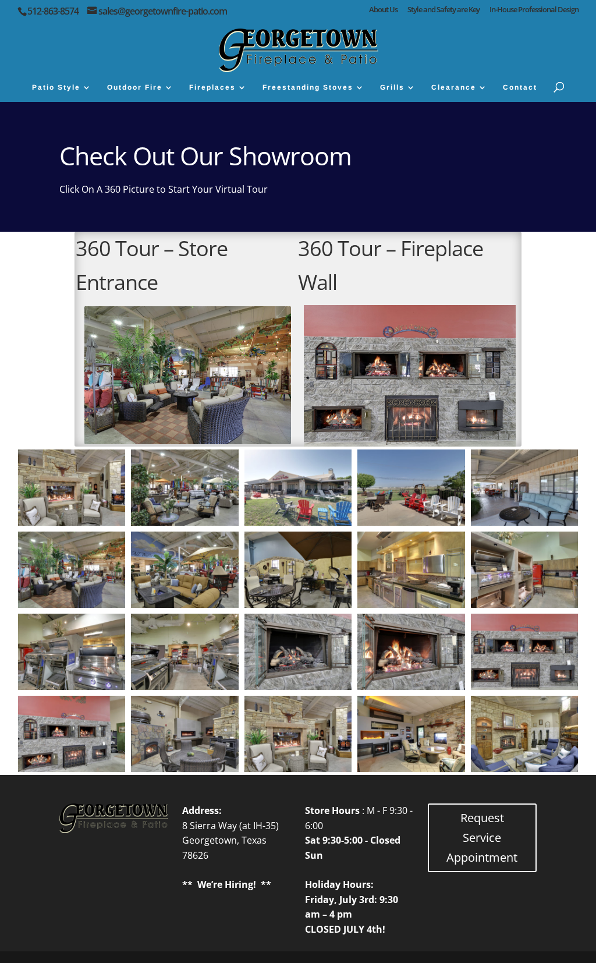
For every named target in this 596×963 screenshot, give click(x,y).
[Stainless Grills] (185, 686)
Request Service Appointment (481, 837)
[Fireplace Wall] (525, 686)
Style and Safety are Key (443, 10)
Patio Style (56, 87)
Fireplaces (212, 87)
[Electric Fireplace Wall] (411, 768)
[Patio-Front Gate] (411, 522)
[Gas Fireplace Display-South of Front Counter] (185, 768)
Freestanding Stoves (307, 87)
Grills (392, 87)
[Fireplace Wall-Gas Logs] (298, 686)
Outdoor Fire (134, 87)
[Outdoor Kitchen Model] (411, 604)
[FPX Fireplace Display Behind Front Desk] (72, 522)
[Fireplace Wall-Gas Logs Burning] (411, 686)
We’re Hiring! (226, 884)
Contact (520, 87)
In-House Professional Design (534, 10)
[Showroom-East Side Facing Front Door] (185, 522)
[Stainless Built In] (525, 604)
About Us (383, 10)
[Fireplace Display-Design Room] (298, 768)
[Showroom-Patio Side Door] (298, 604)
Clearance (453, 87)
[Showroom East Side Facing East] (185, 604)
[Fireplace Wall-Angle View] (72, 768)
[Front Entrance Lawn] (298, 522)
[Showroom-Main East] (525, 768)
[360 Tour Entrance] (72, 604)
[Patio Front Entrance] (525, 522)
